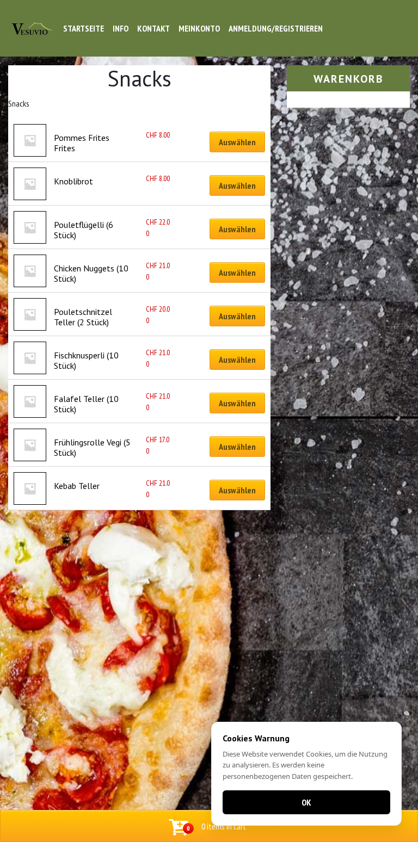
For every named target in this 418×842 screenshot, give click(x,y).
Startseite (83, 28)
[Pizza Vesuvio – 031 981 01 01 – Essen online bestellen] (32, 28)
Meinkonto (199, 28)
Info (120, 28)
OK (306, 802)
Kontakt (153, 28)
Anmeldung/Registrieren (276, 28)
